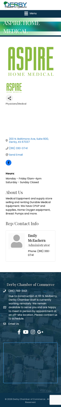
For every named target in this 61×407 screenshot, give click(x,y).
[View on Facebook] (8, 164)
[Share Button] (9, 98)
